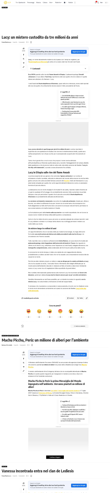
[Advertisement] (55, 22)
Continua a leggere (55, 457)
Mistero (4, 7)
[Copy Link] (23, 67)
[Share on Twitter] (23, 59)
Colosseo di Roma (45, 393)
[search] (98, 2)
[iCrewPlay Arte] (7, 2)
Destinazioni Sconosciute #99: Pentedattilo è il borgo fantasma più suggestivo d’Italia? (71, 113)
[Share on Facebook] (23, 55)
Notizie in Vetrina (13, 335)
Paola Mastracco (6, 42)
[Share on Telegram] (23, 63)
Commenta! (21, 42)
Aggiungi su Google (79, 51)
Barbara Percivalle (7, 345)
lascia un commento (80, 326)
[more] (75, 2)
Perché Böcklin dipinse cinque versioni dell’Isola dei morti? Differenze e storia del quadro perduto (72, 97)
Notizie (4, 335)
